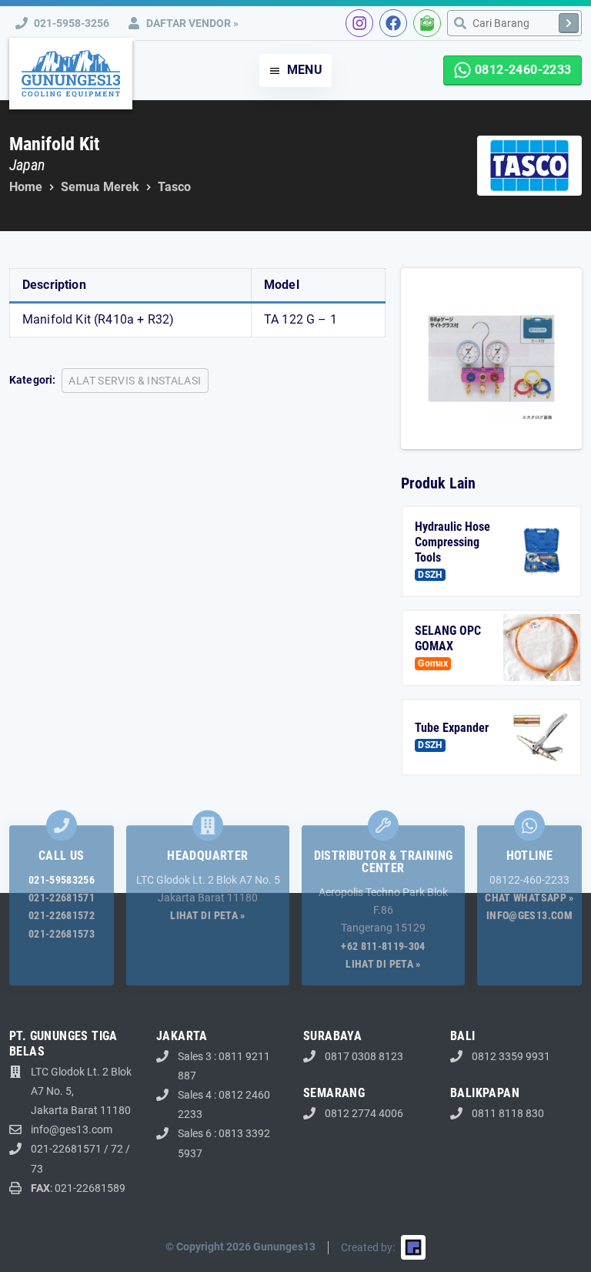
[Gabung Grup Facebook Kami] (393, 23)
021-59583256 (61, 880)
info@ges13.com (529, 916)
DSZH (430, 574)
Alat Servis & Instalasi (134, 380)
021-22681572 (61, 916)
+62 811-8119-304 (383, 946)
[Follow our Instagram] (359, 23)
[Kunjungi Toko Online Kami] (427, 23)
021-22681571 (61, 898)
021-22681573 (61, 934)
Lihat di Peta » (207, 916)
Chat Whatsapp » (529, 898)
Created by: (368, 1247)
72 (117, 1149)
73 (37, 1169)
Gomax (433, 663)
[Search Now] (569, 23)
